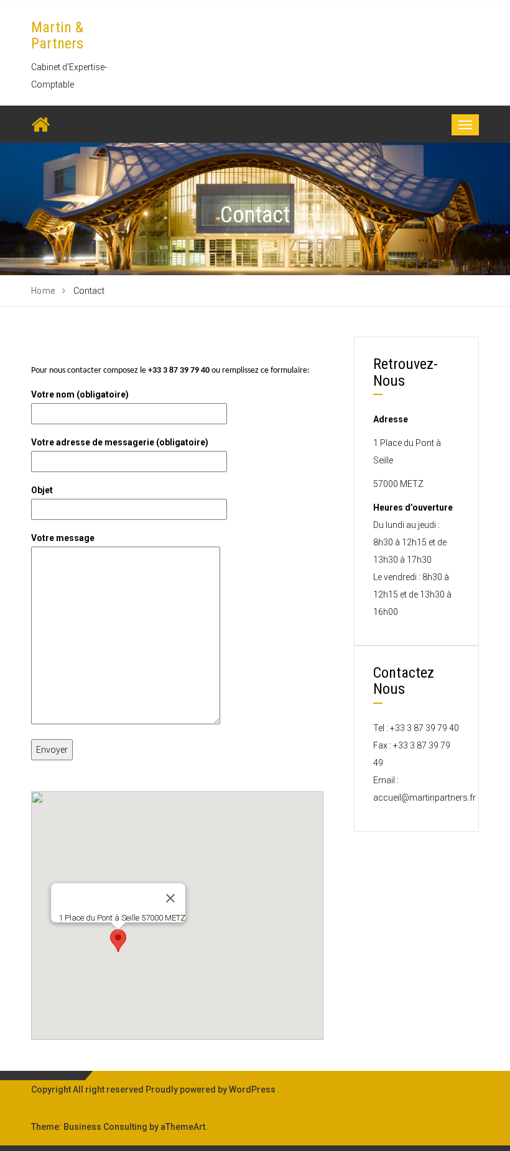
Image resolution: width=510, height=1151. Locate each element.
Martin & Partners (57, 35)
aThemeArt (182, 1127)
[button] (118, 940)
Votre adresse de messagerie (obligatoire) (119, 442)
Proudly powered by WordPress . (213, 1089)
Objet (42, 490)
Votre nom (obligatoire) (80, 394)
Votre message (63, 538)
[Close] (170, 898)
